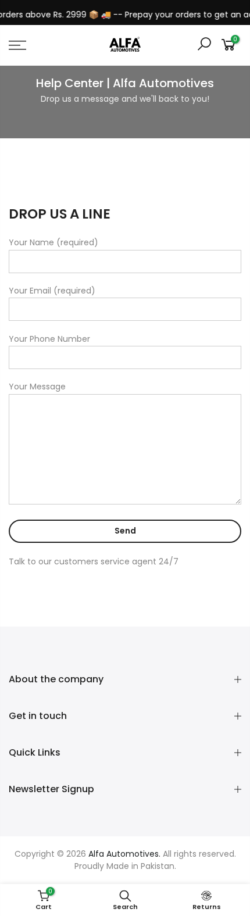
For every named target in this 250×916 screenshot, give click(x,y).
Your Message (37, 386)
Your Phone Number (49, 339)
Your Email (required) (52, 290)
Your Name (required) (53, 242)
